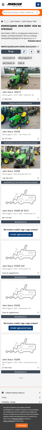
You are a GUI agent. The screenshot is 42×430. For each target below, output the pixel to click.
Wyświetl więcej (34, 41)
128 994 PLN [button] (7, 178)
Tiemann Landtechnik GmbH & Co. (20, 103)
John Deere (15, 21)
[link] (20, 78)
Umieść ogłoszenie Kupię (20, 234)
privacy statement (9, 421)
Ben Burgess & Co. (21, 222)
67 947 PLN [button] (6, 368)
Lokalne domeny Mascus (15, 393)
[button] (11, 52)
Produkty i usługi (8, 402)
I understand (21, 425)
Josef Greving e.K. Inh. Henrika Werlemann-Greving (20, 143)
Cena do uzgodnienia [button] (10, 273)
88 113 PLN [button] (6, 218)
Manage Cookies (18, 419)
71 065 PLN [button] (6, 99)
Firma (4, 398)
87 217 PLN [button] (6, 139)
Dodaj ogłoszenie (38, 4)
